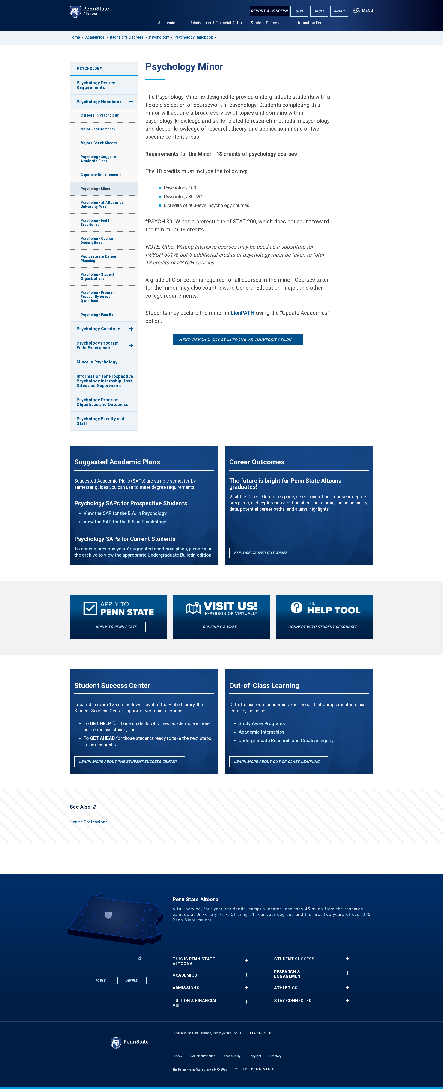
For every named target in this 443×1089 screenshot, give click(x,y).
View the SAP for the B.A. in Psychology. (126, 513)
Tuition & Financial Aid (195, 1003)
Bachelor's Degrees (126, 37)
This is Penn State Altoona (194, 961)
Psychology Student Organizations (97, 276)
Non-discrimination (202, 1056)
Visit (319, 11)
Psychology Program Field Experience (98, 345)
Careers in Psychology (100, 115)
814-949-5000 (260, 1033)
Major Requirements (98, 129)
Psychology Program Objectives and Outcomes (103, 402)
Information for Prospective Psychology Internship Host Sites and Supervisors (105, 381)
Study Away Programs (262, 723)
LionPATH (242, 313)
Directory (275, 1056)
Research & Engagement (288, 974)
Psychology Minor (96, 188)
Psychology (159, 37)
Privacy (177, 1056)
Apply (339, 11)
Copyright (255, 1056)
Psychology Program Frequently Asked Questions (98, 296)
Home (75, 37)
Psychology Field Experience (95, 222)
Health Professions (89, 821)
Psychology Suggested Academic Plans (100, 159)
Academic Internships (261, 732)
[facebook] (92, 958)
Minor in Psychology (97, 362)
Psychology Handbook (193, 37)
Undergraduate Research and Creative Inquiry (286, 740)
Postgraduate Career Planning (99, 258)
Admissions (186, 988)
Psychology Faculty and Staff (100, 421)
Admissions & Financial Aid (214, 22)
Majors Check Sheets (99, 143)
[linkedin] (128, 958)
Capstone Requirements (101, 175)
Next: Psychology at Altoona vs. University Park (235, 339)
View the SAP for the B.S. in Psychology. (125, 522)
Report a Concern (269, 11)
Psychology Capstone (98, 328)
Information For (308, 22)
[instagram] (104, 958)
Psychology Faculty (97, 314)
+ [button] (246, 960)
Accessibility (232, 1056)
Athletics (286, 988)
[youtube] (116, 958)
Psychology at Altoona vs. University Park (103, 204)
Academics (168, 22)
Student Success (266, 22)
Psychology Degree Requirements (96, 85)
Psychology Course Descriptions (97, 240)
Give (299, 11)
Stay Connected (292, 1000)
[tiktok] (140, 958)
